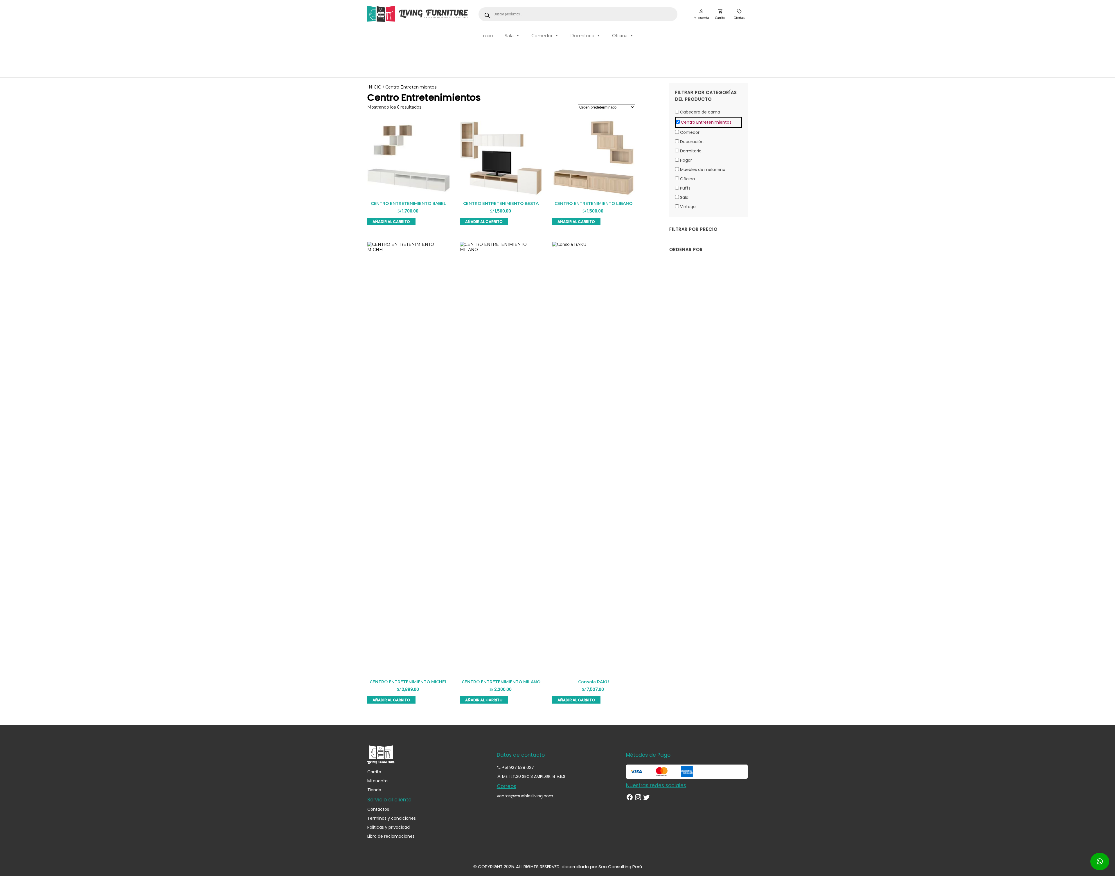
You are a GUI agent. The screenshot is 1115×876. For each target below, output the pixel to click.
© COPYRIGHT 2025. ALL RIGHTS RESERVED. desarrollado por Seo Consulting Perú (557, 867)
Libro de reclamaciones (391, 836)
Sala (509, 35)
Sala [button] (684, 197)
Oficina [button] (687, 179)
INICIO (374, 87)
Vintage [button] (688, 207)
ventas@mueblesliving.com (525, 796)
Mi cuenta (377, 781)
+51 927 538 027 (517, 767)
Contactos (378, 809)
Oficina (619, 35)
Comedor (542, 35)
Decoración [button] (692, 142)
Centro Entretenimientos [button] (706, 122)
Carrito (374, 772)
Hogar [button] (686, 160)
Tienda (374, 790)
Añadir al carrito (391, 221)
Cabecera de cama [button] (700, 112)
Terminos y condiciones (391, 818)
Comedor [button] (689, 132)
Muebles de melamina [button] (702, 169)
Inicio (487, 35)
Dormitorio (582, 35)
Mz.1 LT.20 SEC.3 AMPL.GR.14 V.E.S (533, 776)
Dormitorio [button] (691, 151)
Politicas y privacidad (388, 827)
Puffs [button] (685, 188)
